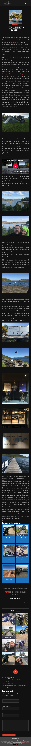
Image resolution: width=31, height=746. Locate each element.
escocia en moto (14, 592)
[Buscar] (24, 3)
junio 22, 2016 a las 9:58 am (8, 683)
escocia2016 (23, 592)
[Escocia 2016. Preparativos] (8, 632)
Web (3, 713)
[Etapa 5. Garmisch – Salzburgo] (8, 619)
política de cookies (25, 742)
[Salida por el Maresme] (8, 658)
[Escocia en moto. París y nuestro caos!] (21, 658)
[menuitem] (24, 3)
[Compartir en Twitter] (15, 603)
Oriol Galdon (24, 588)
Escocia (14, 25)
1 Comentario (15, 588)
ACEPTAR (15, 744)
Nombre (4, 698)
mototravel (15, 594)
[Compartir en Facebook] (6, 603)
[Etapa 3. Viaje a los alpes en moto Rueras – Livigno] (21, 645)
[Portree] (15, 17)
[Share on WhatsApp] (24, 603)
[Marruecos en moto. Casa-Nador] (21, 619)
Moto (17, 25)
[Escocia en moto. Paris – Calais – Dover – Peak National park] (8, 645)
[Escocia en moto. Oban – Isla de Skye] (21, 632)
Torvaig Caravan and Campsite (14, 74)
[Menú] (28, 3)
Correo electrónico (6, 706)
